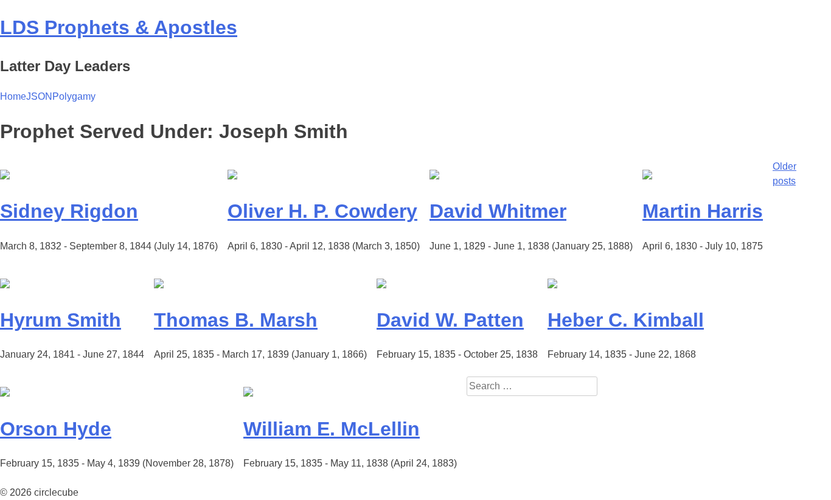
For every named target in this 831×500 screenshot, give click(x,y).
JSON (39, 96)
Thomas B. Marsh (236, 320)
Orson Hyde (55, 429)
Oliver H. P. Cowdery (322, 211)
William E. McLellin (331, 429)
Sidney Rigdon (69, 211)
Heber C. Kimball (626, 320)
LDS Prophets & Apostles (118, 27)
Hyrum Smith (60, 320)
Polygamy (74, 96)
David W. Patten (450, 320)
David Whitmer (497, 211)
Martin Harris (702, 211)
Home (13, 96)
